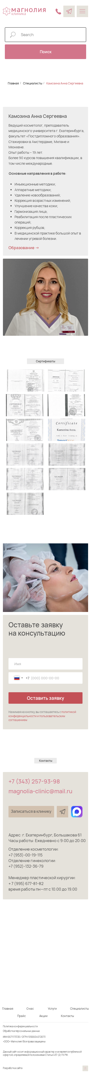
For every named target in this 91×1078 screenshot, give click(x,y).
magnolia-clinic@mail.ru (40, 791)
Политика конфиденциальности (20, 1026)
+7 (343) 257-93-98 (34, 781)
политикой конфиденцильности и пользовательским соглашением (42, 716)
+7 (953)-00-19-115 (25, 855)
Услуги (52, 1009)
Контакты (67, 1016)
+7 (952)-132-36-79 (25, 866)
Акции (43, 1016)
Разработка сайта (12, 1068)
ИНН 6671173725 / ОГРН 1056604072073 (24, 1036)
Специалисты (32, 83)
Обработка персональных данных (21, 1031)
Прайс (21, 1016)
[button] (31, 811)
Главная (13, 83)
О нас (30, 1009)
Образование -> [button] (23, 247)
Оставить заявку (45, 698)
